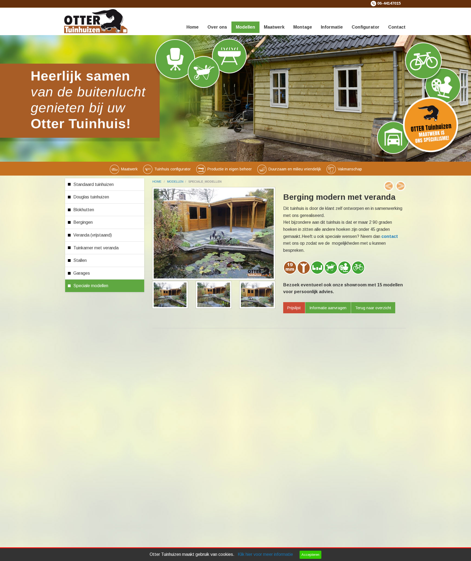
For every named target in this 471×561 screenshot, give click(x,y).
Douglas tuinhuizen (91, 197)
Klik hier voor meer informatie (265, 554)
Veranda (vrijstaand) (92, 235)
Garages (81, 273)
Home (192, 27)
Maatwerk (274, 27)
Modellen (245, 27)
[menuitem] (192, 20)
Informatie (332, 27)
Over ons (217, 27)
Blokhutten (83, 209)
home (157, 181)
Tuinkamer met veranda (96, 248)
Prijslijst (294, 308)
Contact (397, 27)
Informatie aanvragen (327, 308)
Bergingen (83, 222)
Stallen (80, 260)
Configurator (365, 27)
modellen (175, 181)
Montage (302, 27)
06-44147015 (389, 3)
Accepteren (310, 555)
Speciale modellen (90, 285)
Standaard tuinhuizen (93, 184)
